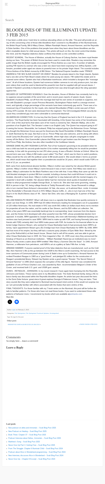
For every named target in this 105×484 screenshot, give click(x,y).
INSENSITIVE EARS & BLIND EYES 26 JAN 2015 (24, 324)
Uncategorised (54, 313)
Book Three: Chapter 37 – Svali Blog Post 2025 (27, 435)
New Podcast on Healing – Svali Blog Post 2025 (27, 431)
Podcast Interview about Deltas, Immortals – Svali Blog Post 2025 (34, 438)
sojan (14, 309)
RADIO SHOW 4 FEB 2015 (88, 324)
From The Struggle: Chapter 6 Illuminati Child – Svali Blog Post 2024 (35, 449)
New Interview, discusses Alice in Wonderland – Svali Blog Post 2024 (35, 455)
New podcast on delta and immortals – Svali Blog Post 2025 (32, 428)
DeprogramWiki (52, 3)
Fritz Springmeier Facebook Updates (37, 313)
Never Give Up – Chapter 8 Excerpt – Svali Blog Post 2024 (31, 459)
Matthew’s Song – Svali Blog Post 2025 (24, 442)
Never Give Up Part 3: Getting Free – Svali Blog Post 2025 (31, 445)
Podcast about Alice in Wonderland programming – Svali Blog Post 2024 (36, 452)
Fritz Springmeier (20, 313)
